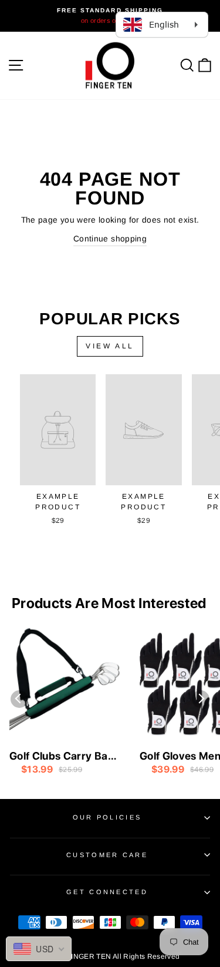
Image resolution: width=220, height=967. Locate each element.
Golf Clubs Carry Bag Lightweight (61, 757)
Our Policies (107, 817)
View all (110, 346)
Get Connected (107, 891)
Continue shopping (110, 238)
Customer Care (107, 854)
